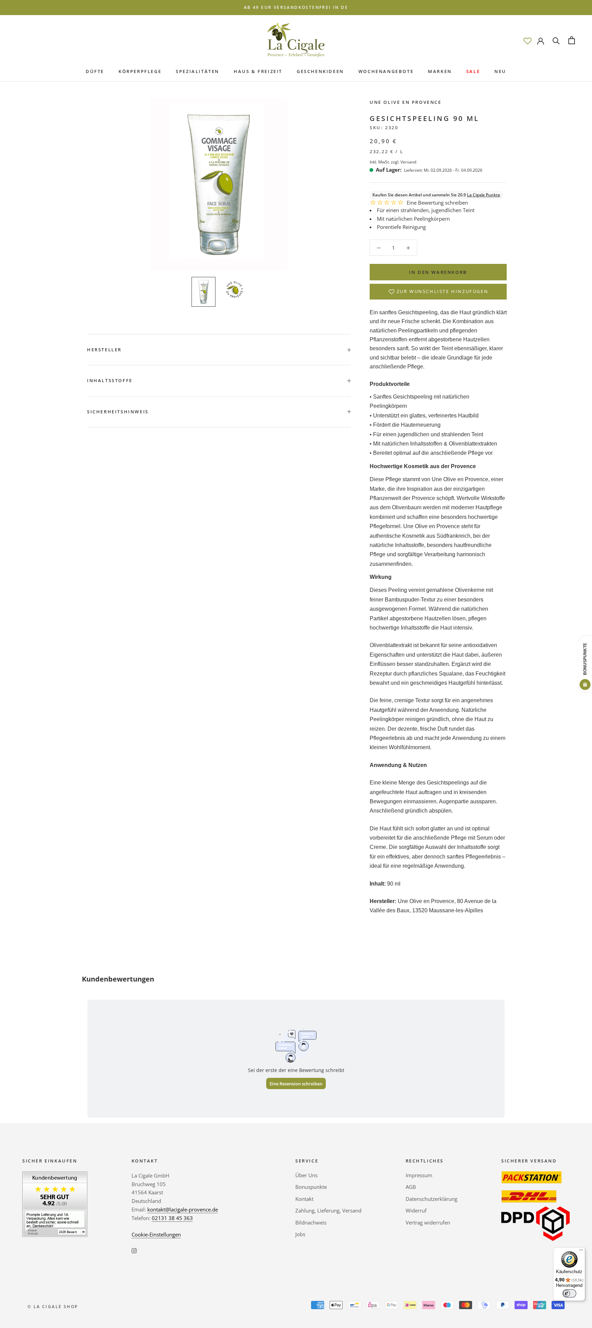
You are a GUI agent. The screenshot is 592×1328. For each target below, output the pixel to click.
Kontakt (304, 1198)
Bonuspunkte (311, 1186)
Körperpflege (140, 71)
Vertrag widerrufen (428, 1222)
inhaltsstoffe (110, 380)
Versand (408, 162)
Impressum (419, 1175)
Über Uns (306, 1175)
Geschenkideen (320, 71)
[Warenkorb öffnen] (571, 40)
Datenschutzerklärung (431, 1198)
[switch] (569, 1293)
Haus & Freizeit (258, 71)
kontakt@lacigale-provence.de (182, 1209)
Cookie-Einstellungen (156, 1234)
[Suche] (556, 40)
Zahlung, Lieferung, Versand (328, 1210)
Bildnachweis (310, 1222)
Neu (500, 71)
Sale (473, 71)
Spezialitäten (197, 71)
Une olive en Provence (406, 102)
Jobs (300, 1234)
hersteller (104, 349)
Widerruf (416, 1210)
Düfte (95, 71)
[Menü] (581, 1251)
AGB (411, 1186)
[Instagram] (134, 1250)
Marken (440, 71)
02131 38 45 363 (172, 1218)
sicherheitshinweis (118, 412)
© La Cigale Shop (52, 1306)
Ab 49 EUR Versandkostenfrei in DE (296, 7)
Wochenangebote (386, 71)
